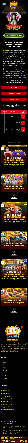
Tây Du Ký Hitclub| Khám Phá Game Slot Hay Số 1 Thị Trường (14, 307)
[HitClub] (14, 4)
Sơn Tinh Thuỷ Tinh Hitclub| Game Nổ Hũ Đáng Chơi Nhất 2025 (14, 193)
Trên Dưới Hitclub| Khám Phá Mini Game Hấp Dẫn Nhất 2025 (14, 165)
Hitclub (5, 50)
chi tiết (14, 169)
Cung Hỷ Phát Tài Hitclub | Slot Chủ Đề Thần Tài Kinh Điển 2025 (14, 222)
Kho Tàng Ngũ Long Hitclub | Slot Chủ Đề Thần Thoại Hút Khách (14, 250)
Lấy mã (23, 116)
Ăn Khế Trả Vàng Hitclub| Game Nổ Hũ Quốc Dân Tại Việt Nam (14, 279)
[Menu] (3, 4)
